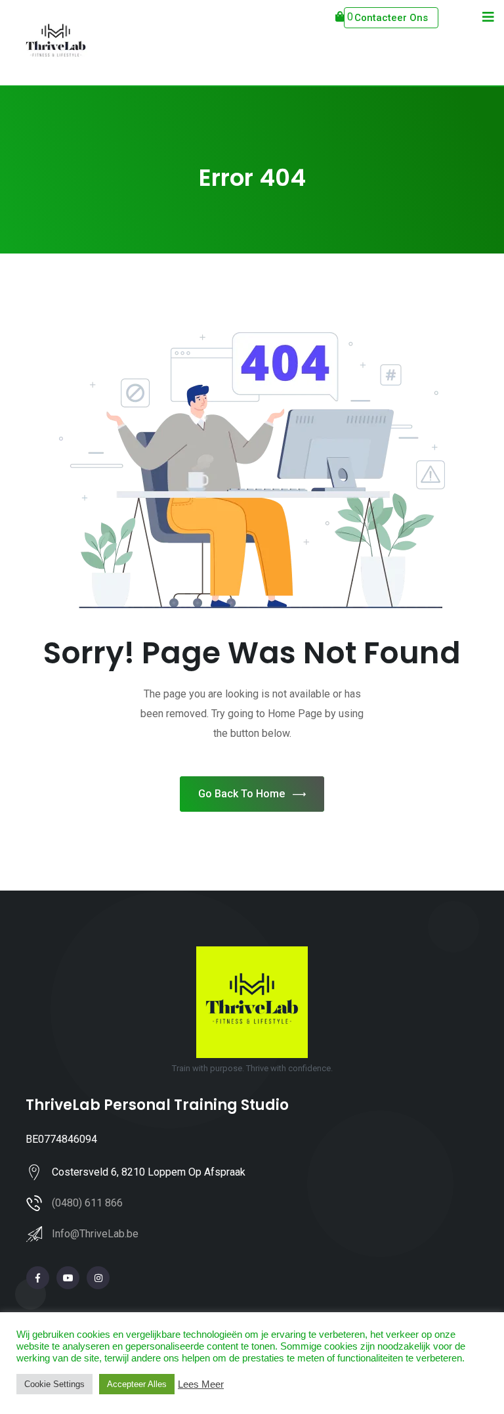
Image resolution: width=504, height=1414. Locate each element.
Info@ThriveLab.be (95, 1233)
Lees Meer (201, 1384)
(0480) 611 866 (87, 1203)
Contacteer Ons (391, 18)
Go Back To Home (241, 793)
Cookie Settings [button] (54, 1384)
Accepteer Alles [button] (137, 1384)
